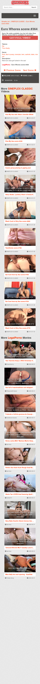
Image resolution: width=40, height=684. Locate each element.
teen (23, 54)
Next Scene (28, 70)
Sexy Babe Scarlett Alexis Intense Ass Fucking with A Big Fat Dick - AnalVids (20, 515)
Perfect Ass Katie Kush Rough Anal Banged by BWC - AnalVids (20, 462)
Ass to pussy (10, 54)
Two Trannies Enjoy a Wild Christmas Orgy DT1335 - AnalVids (20, 355)
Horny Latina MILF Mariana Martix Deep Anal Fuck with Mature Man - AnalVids (20, 435)
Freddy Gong (10, 578)
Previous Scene (13, 70)
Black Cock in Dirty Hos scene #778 (20, 324)
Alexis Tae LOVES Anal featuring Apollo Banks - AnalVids (20, 489)
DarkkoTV (9, 498)
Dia (3, 46)
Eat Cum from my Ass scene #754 (20, 297)
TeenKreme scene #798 (20, 244)
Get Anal (8, 444)
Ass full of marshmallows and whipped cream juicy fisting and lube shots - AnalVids (20, 381)
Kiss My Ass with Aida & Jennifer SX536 (20, 109)
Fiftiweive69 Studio (11, 391)
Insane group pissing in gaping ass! (20, 164)
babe (32, 54)
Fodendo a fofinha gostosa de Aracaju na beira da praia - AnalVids (20, 409)
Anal (3, 54)
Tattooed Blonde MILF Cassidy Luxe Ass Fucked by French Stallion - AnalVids (20, 541)
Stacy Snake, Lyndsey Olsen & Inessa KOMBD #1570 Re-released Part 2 (20, 189)
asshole (27, 54)
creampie (18, 54)
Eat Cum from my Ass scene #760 (20, 270)
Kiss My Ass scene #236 (20, 137)
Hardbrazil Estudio (11, 418)
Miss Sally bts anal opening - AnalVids (20, 569)
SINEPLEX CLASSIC (20, 88)
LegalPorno (15, 337)
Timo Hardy (6, 48)
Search (33, 7)
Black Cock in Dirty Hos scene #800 (20, 217)
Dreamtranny (10, 364)
